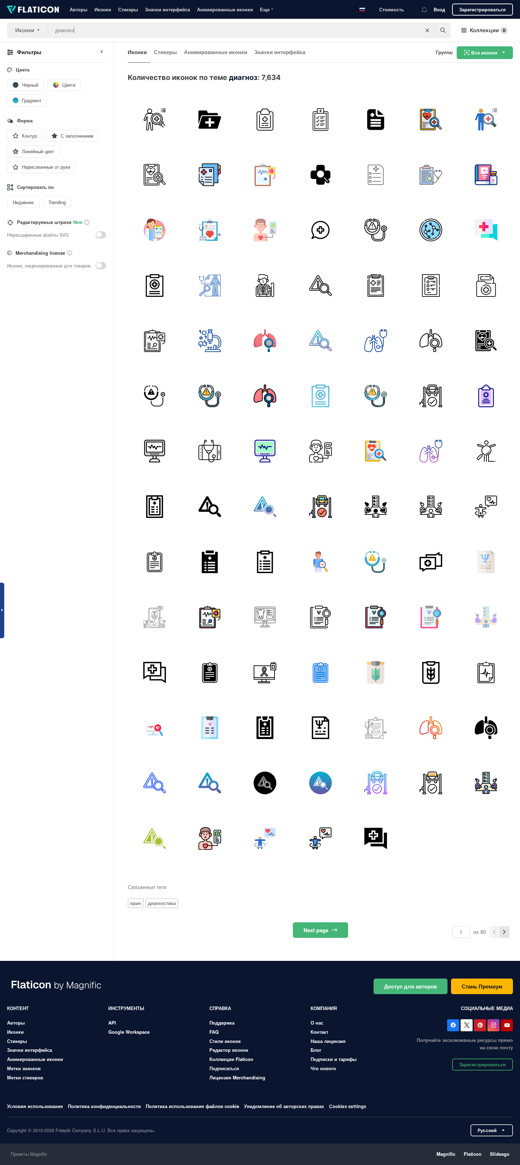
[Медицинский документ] (430, 174)
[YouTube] (507, 1025)
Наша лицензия (328, 1041)
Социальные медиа (487, 1008)
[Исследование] (430, 230)
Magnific (446, 1153)
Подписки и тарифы (334, 1059)
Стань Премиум (482, 986)
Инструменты (126, 1008)
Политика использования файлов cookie (192, 1106)
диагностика (162, 903)
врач (135, 903)
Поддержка (222, 1022)
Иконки (102, 9)
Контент (18, 1008)
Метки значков (24, 1068)
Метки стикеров (25, 1077)
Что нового (323, 1068)
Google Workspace (129, 1031)
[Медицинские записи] (209, 119)
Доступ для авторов (410, 986)
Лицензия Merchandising (237, 1077)
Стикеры (128, 9)
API (112, 1022)
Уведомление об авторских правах (284, 1106)
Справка (220, 1008)
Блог (316, 1049)
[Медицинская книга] (486, 174)
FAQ (214, 1031)
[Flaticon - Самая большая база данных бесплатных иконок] (33, 9)
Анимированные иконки (225, 9)
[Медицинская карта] (209, 174)
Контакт (319, 1031)
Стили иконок (225, 1041)
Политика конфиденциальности (104, 1106)
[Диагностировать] (265, 119)
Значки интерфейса (167, 9)
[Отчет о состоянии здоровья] (320, 119)
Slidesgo (499, 1153)
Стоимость (391, 9)
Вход (439, 9)
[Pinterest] (480, 1025)
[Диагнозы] (154, 561)
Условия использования (35, 1106)
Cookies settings (347, 1106)
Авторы (78, 9)
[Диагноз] (375, 119)
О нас (317, 1022)
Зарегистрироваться (482, 9)
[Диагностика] (154, 119)
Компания (324, 1008)
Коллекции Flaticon (231, 1059)
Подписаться (224, 1068)
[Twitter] (467, 1025)
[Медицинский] (375, 174)
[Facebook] (453, 1025)
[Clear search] (427, 30)
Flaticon (472, 1153)
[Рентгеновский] (265, 285)
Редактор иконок (228, 1049)
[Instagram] (493, 1025)
